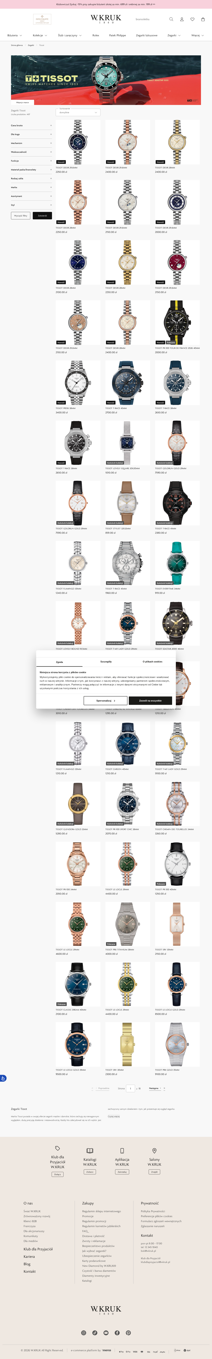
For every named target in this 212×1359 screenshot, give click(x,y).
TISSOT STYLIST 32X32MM (118, 528)
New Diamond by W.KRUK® (99, 1266)
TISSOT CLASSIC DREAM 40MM (71, 1009)
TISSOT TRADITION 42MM (168, 709)
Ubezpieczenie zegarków (97, 1256)
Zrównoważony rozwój (37, 1216)
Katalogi (87, 1280)
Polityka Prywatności (153, 1211)
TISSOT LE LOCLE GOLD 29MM (170, 1009)
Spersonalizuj (103, 700)
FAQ (84, 1231)
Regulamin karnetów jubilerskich (101, 1226)
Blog (27, 1264)
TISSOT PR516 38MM (65, 408)
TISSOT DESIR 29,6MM (66, 167)
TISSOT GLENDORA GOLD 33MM (72, 829)
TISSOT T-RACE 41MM (165, 528)
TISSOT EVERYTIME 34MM (167, 588)
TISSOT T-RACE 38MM (165, 408)
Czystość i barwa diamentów (99, 1270)
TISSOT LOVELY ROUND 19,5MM (71, 648)
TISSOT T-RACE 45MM (116, 408)
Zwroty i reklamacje (93, 1241)
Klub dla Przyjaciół (38, 1249)
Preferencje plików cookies (156, 1216)
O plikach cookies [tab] (152, 661)
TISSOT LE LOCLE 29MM (117, 889)
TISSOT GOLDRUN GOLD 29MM (170, 468)
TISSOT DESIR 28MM (165, 167)
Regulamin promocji (94, 1221)
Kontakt (30, 1271)
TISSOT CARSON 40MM (117, 769)
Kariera (29, 1256)
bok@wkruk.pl (148, 1250)
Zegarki (31, 45)
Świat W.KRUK (32, 1211)
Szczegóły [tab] (106, 661)
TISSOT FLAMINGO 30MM (68, 588)
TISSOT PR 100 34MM (66, 889)
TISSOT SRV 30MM (164, 949)
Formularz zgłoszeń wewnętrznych (161, 1221)
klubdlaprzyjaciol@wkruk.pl (155, 1262)
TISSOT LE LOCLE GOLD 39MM (71, 1069)
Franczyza (30, 1226)
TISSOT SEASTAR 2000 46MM (169, 648)
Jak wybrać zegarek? (94, 1251)
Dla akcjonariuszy (34, 1231)
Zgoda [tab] (59, 662)
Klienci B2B (30, 1221)
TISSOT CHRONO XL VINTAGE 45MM (123, 709)
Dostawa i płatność (93, 1236)
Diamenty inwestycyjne (96, 1275)
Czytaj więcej (114, 1116)
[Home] (106, 19)
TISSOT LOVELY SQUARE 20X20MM (122, 468)
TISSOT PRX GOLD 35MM (167, 1069)
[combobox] (78, 112)
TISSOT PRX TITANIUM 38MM (119, 949)
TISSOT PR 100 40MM (165, 889)
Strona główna (17, 45)
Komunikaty (31, 1236)
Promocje (87, 1216)
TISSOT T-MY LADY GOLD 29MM (121, 648)
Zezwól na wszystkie (150, 700)
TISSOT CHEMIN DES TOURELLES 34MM (75, 709)
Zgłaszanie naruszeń (153, 1226)
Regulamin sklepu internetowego (101, 1211)
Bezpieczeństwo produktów (98, 1246)
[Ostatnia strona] (164, 1088)
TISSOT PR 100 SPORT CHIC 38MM (122, 829)
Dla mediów (31, 1241)
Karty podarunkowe (94, 1261)
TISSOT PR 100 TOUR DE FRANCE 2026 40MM (177, 348)
